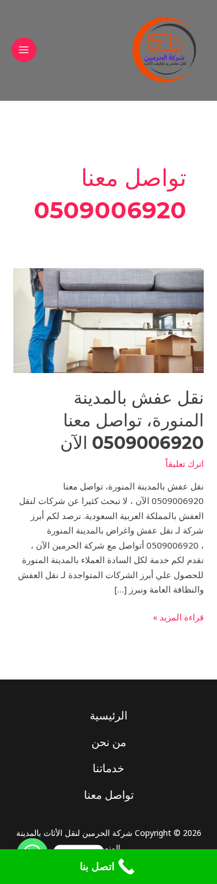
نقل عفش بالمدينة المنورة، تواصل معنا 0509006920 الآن (132, 420)
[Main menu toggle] (24, 50)
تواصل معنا (109, 794)
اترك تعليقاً (184, 463)
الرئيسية (108, 715)
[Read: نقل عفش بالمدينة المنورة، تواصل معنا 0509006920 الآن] (108, 320)
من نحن (108, 742)
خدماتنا (108, 768)
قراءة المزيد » (178, 616)
